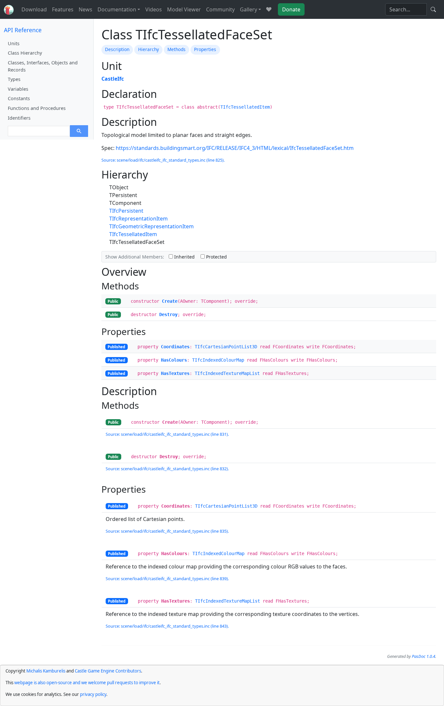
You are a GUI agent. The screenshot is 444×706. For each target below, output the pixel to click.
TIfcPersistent (126, 210)
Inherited (184, 257)
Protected (216, 257)
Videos (153, 9)
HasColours (174, 360)
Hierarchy (148, 49)
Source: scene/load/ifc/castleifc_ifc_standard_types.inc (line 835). (167, 531)
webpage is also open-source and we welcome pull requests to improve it (87, 683)
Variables (18, 89)
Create (169, 301)
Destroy (168, 314)
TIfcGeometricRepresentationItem (151, 226)
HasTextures (175, 373)
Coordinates (175, 346)
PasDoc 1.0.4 (423, 656)
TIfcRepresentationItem (138, 218)
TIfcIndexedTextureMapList (227, 373)
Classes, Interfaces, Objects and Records (43, 66)
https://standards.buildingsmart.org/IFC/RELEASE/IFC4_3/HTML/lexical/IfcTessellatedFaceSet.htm (235, 148)
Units (14, 43)
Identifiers (19, 118)
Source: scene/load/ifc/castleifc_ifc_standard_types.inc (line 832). (167, 469)
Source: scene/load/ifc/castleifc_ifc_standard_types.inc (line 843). (167, 626)
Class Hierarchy (25, 53)
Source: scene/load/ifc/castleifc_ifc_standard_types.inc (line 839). (167, 578)
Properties (205, 49)
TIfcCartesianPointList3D (226, 346)
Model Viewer (184, 9)
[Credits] (269, 9)
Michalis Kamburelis (45, 671)
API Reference (23, 30)
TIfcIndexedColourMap (218, 360)
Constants (19, 98)
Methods (176, 49)
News (85, 9)
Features (62, 9)
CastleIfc (112, 78)
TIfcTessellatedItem (245, 107)
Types (14, 79)
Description (117, 49)
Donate (291, 9)
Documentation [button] (117, 9)
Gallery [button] (248, 9)
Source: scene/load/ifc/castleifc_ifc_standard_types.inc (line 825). (163, 160)
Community (220, 9)
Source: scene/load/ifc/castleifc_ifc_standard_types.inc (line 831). (167, 434)
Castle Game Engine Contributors (108, 671)
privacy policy (93, 694)
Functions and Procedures (37, 108)
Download (34, 9)
